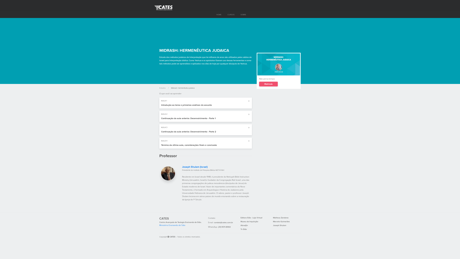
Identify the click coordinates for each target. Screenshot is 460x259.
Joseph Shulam (279, 225)
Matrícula (268, 84)
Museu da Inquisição (249, 222)
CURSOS (231, 14)
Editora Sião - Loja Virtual (251, 218)
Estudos (162, 88)
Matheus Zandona (280, 218)
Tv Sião (244, 229)
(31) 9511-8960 (224, 227)
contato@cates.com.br (223, 223)
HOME (218, 14)
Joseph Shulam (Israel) (195, 167)
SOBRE (243, 14)
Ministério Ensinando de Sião (172, 225)
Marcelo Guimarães (281, 222)
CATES (164, 218)
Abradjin (244, 225)
